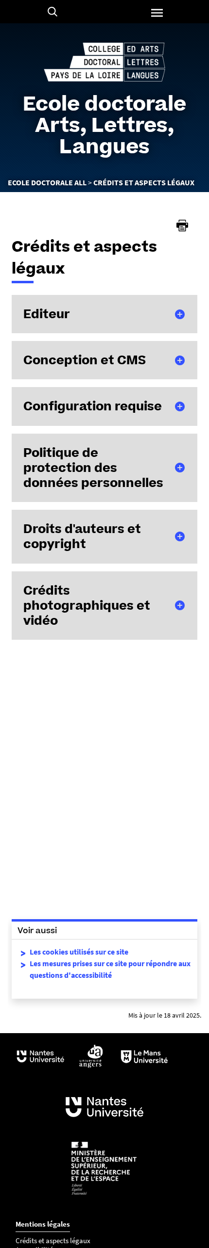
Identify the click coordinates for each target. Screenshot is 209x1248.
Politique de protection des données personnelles (93, 467)
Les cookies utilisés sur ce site (79, 951)
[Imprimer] (182, 225)
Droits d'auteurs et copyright (82, 536)
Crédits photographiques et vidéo (86, 605)
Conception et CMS (84, 360)
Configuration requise (92, 406)
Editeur (46, 314)
